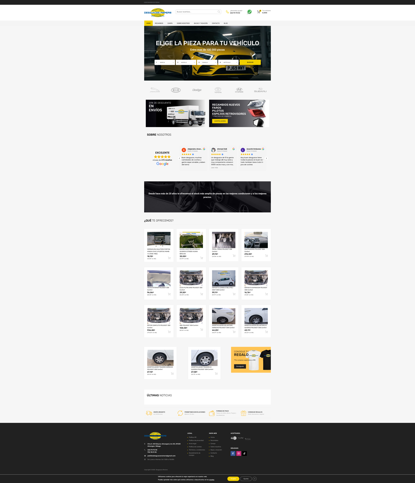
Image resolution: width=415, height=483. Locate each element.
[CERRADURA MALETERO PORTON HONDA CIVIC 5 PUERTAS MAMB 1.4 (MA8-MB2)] (159, 240)
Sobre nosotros (183, 23)
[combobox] (165, 62)
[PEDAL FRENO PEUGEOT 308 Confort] (223, 240)
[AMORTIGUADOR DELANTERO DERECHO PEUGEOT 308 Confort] (223, 316)
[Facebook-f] (233, 453)
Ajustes (246, 479)
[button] (266, 158)
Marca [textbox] (162, 62)
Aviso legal (192, 443)
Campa (170, 23)
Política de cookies (195, 447)
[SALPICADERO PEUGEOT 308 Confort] (256, 240)
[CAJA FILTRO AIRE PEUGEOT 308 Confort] (191, 278)
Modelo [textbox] (184, 62)
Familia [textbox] (205, 62)
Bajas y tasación (201, 23)
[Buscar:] (198, 12)
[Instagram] (238, 453)
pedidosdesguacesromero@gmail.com (162, 456)
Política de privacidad (196, 440)
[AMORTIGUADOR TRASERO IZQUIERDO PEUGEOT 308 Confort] (204, 358)
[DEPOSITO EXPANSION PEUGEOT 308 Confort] (256, 278)
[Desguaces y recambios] (153, 12)
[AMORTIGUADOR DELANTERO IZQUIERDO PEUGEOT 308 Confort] (256, 316)
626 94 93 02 (235, 13)
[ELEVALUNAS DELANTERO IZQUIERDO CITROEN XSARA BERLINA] (191, 240)
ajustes (211, 480)
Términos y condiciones (197, 450)
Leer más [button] (214, 168)
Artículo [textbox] (226, 62)
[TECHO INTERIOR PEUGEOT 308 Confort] (159, 278)
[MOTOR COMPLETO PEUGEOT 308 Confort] (159, 316)
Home (148, 23)
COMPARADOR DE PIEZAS (151, 2)
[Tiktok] (244, 453)
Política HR (192, 437)
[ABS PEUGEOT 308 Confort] (191, 316)
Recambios (159, 23)
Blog (226, 23)
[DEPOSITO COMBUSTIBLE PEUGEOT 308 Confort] (223, 278)
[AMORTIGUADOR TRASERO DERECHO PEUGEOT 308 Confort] (160, 358)
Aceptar (233, 479)
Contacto (215, 23)
